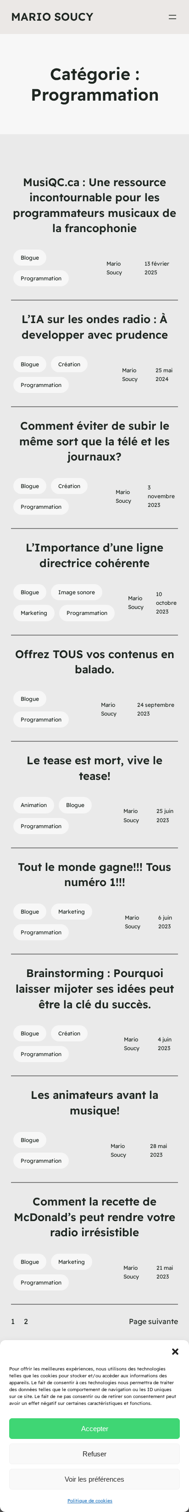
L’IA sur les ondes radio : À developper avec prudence (95, 326)
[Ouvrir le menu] (172, 17)
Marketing (34, 612)
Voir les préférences (94, 1479)
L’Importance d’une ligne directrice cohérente (94, 555)
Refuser (94, 1454)
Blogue (30, 257)
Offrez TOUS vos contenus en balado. (94, 661)
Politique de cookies (89, 1501)
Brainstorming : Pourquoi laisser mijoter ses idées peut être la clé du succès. (95, 988)
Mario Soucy (52, 16)
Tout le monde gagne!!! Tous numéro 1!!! (94, 874)
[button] (175, 1351)
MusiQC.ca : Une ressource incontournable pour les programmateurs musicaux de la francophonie (94, 205)
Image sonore (76, 592)
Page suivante (153, 1321)
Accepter (94, 1428)
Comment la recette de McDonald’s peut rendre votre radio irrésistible (94, 1216)
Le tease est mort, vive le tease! (94, 768)
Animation (34, 804)
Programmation (41, 278)
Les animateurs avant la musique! (94, 1102)
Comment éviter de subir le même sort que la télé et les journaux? (94, 441)
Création (69, 364)
